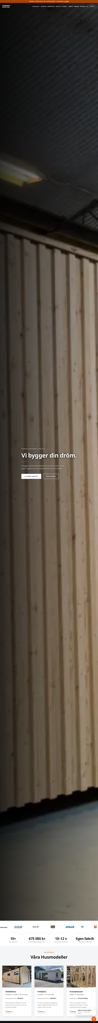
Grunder (64, 6)
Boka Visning (51, 476)
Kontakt (92, 6)
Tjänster (71, 6)
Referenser (76, 6)
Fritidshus (43, 6)
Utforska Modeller (31, 476)
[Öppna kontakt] (94, 1019)
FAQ (87, 6)
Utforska (8, 1011)
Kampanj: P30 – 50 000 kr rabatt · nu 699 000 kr (49, 1)
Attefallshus (35, 6)
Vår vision (82, 6)
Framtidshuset (51, 6)
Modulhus (58, 6)
